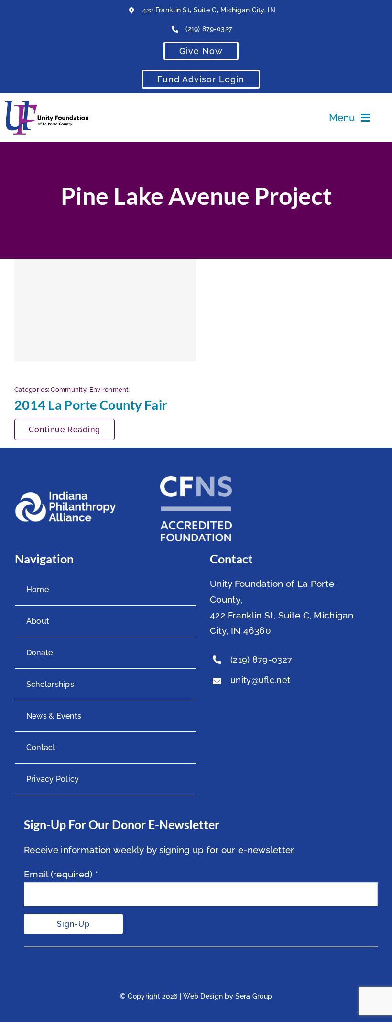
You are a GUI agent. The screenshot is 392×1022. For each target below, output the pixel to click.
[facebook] (214, 703)
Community (68, 389)
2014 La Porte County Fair (90, 405)
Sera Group (253, 996)
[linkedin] (253, 703)
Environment (109, 389)
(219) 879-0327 (208, 29)
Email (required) (61, 874)
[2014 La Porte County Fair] (105, 310)
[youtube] (234, 703)
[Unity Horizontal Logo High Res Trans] (46, 105)
